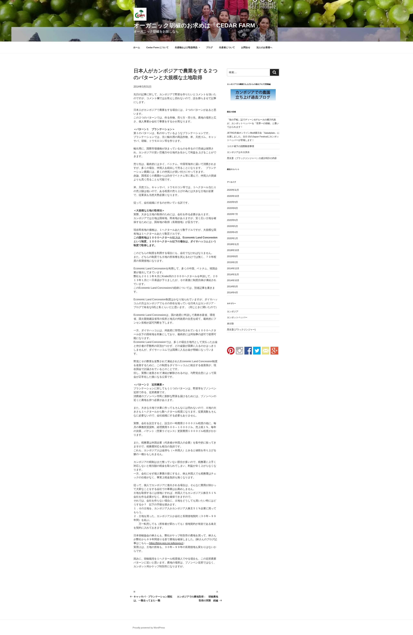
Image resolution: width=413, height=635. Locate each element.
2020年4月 (232, 232)
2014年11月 (233, 274)
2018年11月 (233, 244)
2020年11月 (233, 190)
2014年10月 (233, 280)
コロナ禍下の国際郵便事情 (240, 146)
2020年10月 (233, 196)
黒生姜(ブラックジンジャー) (241, 329)
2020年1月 (232, 238)
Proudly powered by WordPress (149, 627)
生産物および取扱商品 (186, 47)
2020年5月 (232, 226)
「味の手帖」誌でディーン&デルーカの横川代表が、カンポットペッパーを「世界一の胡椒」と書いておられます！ (253, 123)
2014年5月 (232, 286)
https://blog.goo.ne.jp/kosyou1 (166, 543)
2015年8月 (232, 256)
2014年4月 (232, 292)
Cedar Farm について (157, 47)
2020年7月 (232, 214)
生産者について (227, 47)
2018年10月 (233, 250)
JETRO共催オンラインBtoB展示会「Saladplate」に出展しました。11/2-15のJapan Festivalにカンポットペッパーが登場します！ (253, 136)
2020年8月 (232, 208)
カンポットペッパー (237, 317)
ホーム (136, 47)
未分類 (230, 323)
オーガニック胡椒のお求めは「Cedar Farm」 (197, 25)
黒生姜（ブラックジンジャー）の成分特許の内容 (252, 158)
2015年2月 (232, 262)
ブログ (209, 47)
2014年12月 (233, 268)
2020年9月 (232, 202)
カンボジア (232, 311)
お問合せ (245, 47)
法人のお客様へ (264, 47)
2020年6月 (232, 220)
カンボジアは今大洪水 (238, 152)
